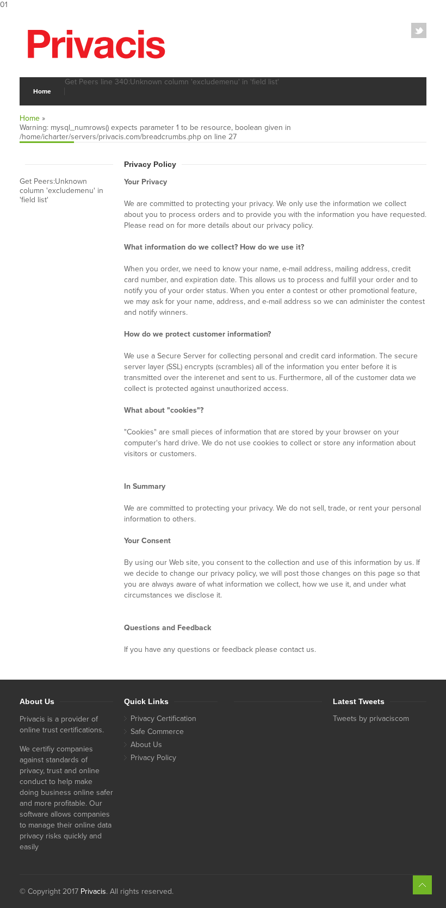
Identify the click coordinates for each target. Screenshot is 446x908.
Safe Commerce (157, 731)
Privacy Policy (153, 757)
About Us (146, 744)
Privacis (93, 891)
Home (42, 91)
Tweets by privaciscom (371, 718)
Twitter (418, 30)
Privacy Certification (163, 718)
